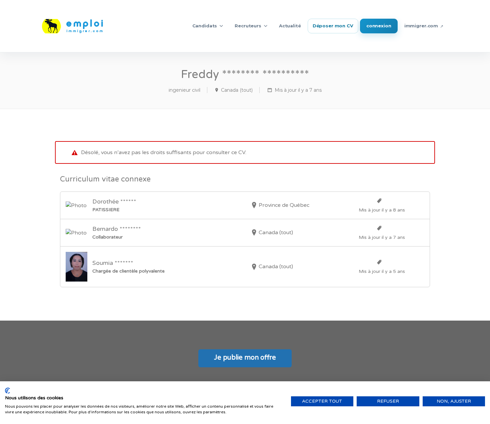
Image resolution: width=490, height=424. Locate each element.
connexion (378, 25)
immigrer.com (421, 25)
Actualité (290, 25)
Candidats (204, 25)
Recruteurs (248, 25)
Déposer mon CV (333, 25)
